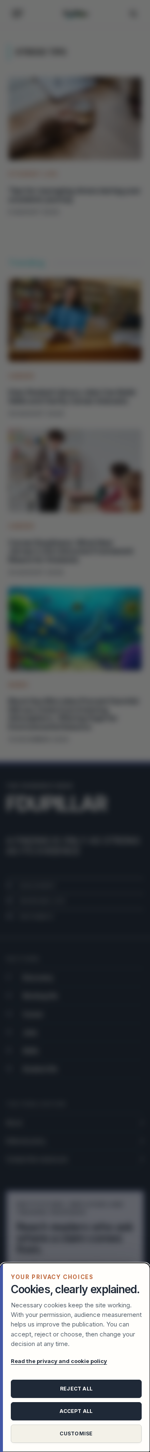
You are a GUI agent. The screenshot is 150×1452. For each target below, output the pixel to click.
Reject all (76, 1388)
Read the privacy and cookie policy (59, 1361)
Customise (76, 1433)
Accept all (76, 1411)
